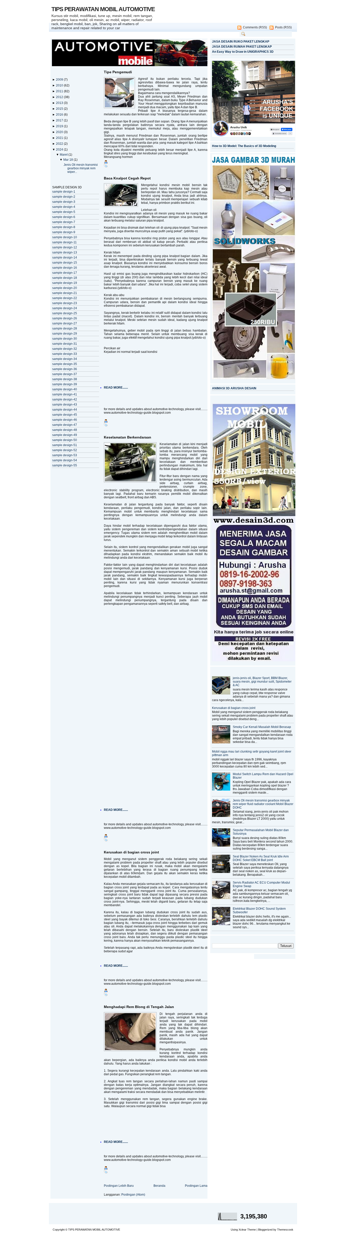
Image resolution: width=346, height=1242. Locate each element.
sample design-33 (64, 354)
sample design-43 (64, 404)
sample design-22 (64, 298)
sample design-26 (64, 318)
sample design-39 (64, 384)
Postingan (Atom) (133, 1194)
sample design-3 (63, 202)
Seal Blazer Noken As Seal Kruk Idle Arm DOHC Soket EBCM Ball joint (261, 858)
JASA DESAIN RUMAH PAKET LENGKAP (242, 46)
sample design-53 (64, 455)
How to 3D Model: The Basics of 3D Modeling (244, 146)
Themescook (285, 1229)
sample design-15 (64, 262)
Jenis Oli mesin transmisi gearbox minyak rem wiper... (81, 168)
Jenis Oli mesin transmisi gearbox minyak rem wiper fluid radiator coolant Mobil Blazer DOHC (263, 804)
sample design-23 (64, 303)
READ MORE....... (116, 387)
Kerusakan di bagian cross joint (131, 852)
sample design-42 (64, 399)
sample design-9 (63, 232)
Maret (64, 154)
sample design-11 (64, 242)
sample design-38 (64, 379)
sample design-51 (64, 445)
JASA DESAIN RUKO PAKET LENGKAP (240, 41)
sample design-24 (64, 308)
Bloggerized (265, 1229)
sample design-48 (64, 430)
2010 (60, 85)
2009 (60, 79)
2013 (60, 103)
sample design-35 (64, 364)
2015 (60, 109)
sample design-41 (64, 394)
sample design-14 (64, 257)
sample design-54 (64, 460)
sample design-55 (64, 465)
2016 (60, 114)
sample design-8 (63, 227)
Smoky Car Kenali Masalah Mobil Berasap (262, 727)
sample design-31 (64, 343)
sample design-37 (64, 374)
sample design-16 (64, 267)
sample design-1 (63, 191)
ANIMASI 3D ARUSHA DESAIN (234, 388)
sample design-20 (64, 288)
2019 (60, 126)
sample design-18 (64, 278)
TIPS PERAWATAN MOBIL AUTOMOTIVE (103, 9)
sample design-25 (64, 313)
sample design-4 (63, 207)
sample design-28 (64, 328)
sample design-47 (64, 425)
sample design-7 (63, 222)
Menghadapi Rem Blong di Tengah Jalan (139, 1007)
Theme (251, 1229)
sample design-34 (64, 359)
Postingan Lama (196, 1186)
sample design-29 (64, 333)
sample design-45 (64, 414)
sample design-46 (64, 420)
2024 (60, 149)
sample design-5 (63, 212)
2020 (60, 132)
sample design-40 (64, 389)
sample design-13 (64, 252)
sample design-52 (64, 450)
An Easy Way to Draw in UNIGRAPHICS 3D (243, 51)
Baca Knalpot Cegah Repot (127, 178)
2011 (60, 91)
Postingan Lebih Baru (119, 1186)
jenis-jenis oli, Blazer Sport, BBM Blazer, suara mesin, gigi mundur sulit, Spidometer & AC (262, 681)
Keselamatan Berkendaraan (127, 437)
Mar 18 (68, 159)
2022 (60, 143)
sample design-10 (64, 237)
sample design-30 (64, 338)
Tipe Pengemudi (118, 72)
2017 (60, 120)
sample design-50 (64, 440)
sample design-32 (64, 349)
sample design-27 (64, 323)
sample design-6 (63, 217)
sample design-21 (64, 293)
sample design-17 (64, 273)
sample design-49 (64, 435)
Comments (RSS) (255, 27)
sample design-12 (64, 247)
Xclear (242, 1229)
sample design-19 (64, 283)
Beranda (159, 1186)
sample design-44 (64, 409)
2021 (60, 138)
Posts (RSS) (283, 27)
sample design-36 (64, 369)
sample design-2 (63, 196)
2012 (60, 97)
